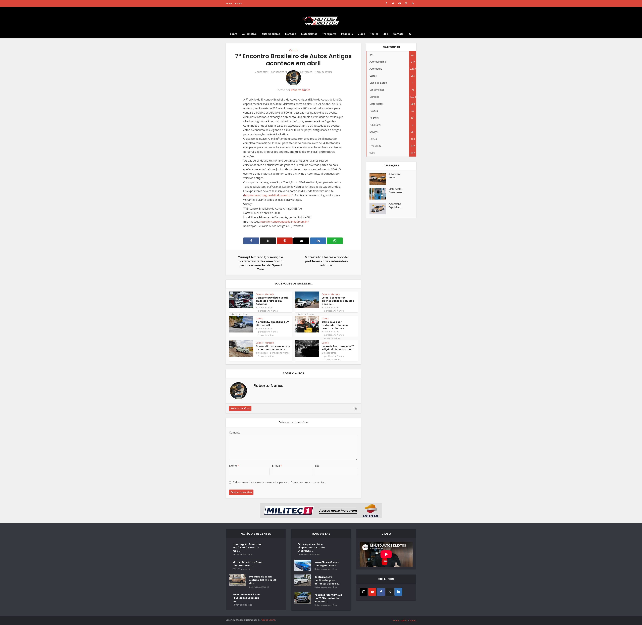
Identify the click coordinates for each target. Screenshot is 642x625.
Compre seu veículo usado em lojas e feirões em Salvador (272, 301)
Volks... (393, 177)
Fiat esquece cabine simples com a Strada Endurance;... (311, 548)
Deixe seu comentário (309, 554)
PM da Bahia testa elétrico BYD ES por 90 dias (262, 580)
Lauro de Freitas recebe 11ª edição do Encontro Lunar (338, 348)
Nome (234, 465)
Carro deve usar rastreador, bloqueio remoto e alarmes (335, 325)
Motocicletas (309, 34)
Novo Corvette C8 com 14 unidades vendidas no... (246, 598)
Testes (374, 34)
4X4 (385, 34)
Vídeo (361, 34)
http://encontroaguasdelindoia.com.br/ (268, 195)
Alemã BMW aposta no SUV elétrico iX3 (272, 323)
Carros (293, 50)
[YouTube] (372, 592)
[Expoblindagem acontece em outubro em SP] (379, 208)
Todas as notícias (240, 408)
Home (229, 3)
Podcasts (347, 34)
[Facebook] (381, 592)
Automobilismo (271, 34)
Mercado (290, 34)
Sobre (233, 34)
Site (317, 465)
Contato (238, 3)
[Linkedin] (398, 592)
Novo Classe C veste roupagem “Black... (326, 563)
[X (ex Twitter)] (390, 592)
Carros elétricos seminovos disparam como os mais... (273, 348)
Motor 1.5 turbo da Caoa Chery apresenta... (247, 563)
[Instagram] (363, 592)
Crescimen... (396, 192)
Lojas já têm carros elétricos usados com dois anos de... (338, 301)
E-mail (277, 465)
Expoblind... (396, 207)
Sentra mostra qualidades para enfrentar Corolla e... (327, 580)
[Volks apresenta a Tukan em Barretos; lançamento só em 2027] (379, 179)
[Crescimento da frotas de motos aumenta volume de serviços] (379, 194)
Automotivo (249, 34)
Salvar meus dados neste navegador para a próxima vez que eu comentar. (279, 482)
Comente (234, 432)
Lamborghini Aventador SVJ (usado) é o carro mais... (247, 548)
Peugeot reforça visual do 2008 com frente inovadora (328, 598)
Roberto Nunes (283, 71)
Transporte (329, 34)
